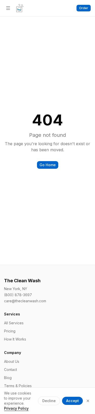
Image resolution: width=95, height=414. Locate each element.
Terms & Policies (18, 386)
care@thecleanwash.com (25, 301)
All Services (14, 323)
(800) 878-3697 (18, 295)
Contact (10, 369)
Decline (49, 401)
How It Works (15, 339)
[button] (83, 8)
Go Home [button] (48, 165)
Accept (72, 401)
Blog (8, 377)
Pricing (9, 331)
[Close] (88, 401)
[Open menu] (8, 8)
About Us (11, 361)
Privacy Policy (16, 408)
